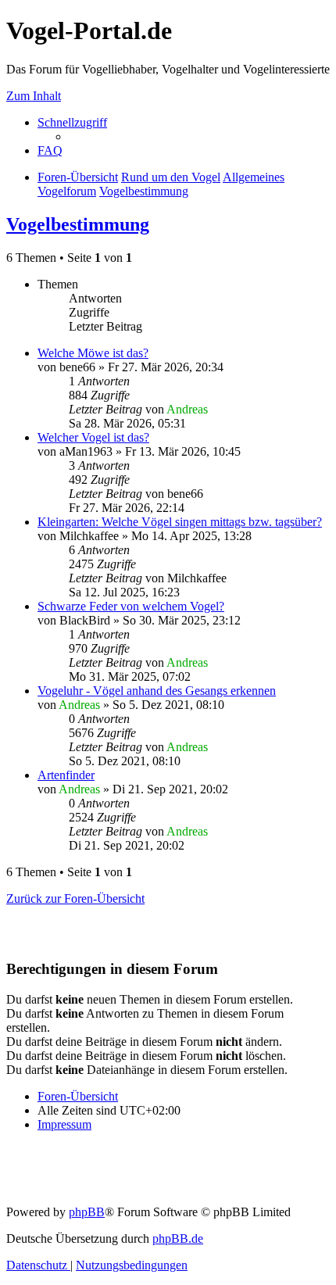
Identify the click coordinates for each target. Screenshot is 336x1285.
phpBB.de (177, 1238)
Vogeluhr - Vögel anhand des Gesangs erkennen (157, 690)
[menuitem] (50, 150)
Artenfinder (66, 775)
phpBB (87, 1212)
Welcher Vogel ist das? (93, 437)
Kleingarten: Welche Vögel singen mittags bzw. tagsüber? (180, 521)
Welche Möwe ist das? (93, 353)
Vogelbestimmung (77, 224)
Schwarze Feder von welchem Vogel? (131, 606)
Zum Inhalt (33, 95)
